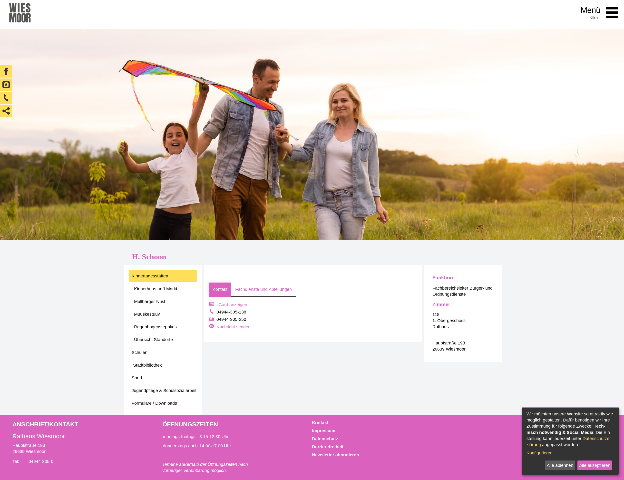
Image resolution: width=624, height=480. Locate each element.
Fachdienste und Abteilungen (263, 289)
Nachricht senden (233, 326)
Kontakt (220, 289)
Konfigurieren (539, 453)
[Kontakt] (6, 98)
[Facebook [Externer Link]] (6, 71)
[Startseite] (20, 14)
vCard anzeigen (231, 304)
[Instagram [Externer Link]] (6, 84)
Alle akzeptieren (594, 465)
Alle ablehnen (560, 465)
